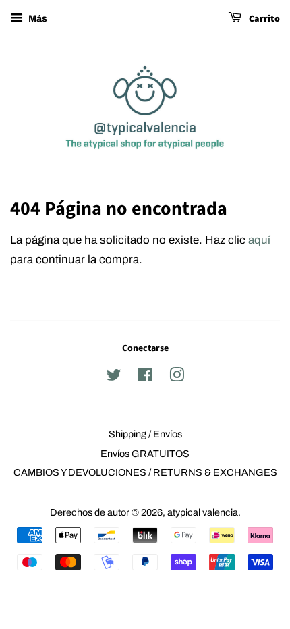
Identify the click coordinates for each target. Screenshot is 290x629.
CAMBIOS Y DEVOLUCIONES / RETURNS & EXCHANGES (145, 472)
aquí (259, 240)
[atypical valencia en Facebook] (145, 377)
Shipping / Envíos (145, 434)
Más (36, 18)
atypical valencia (202, 512)
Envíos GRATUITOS (145, 453)
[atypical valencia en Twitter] (114, 377)
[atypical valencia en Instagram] (176, 377)
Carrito (263, 19)
